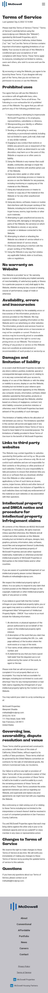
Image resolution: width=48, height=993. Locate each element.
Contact (24, 954)
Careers (24, 948)
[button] (43, 4)
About (24, 918)
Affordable (24, 930)
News (24, 942)
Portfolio (24, 936)
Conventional (24, 924)
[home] (12, 4)
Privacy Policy (24, 966)
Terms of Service (24, 972)
